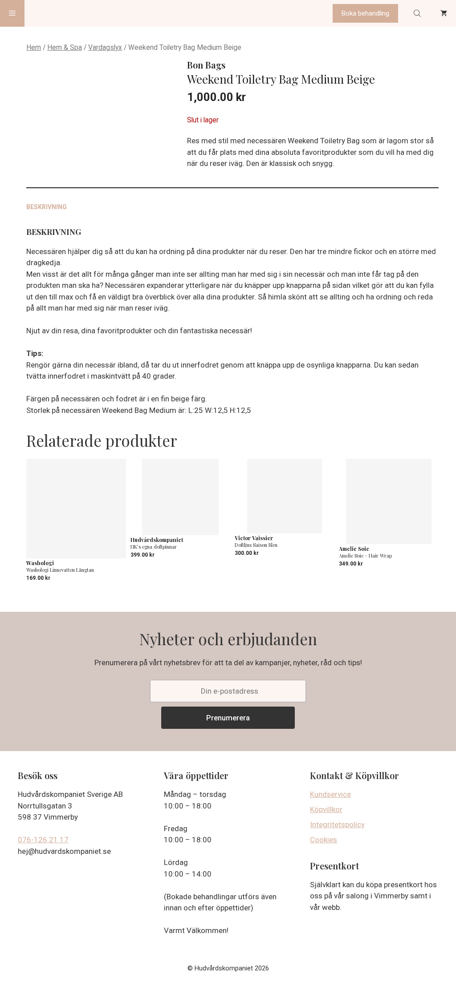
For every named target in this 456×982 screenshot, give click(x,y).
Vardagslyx (105, 47)
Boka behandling (365, 13)
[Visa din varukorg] (444, 13)
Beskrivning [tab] (46, 206)
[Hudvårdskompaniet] (58, 13)
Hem (33, 47)
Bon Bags (206, 65)
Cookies (323, 839)
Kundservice (330, 794)
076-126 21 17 (43, 839)
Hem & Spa (64, 47)
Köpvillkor (326, 809)
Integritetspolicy (337, 824)
